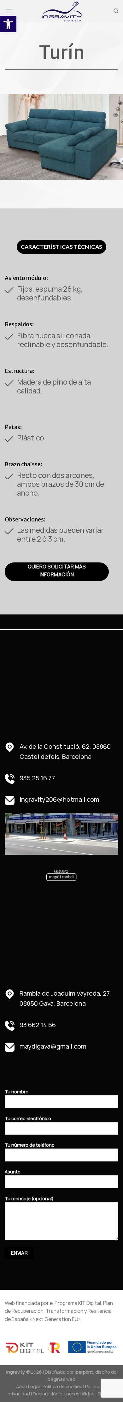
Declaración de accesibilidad (64, 1394)
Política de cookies (62, 1386)
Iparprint (84, 1372)
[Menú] (8, 11)
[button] (8, 24)
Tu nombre (16, 1092)
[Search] (116, 11)
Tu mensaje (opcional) (29, 1198)
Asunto (12, 1172)
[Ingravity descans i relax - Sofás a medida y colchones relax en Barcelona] (61, 11)
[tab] (62, 247)
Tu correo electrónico (28, 1118)
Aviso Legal (28, 1386)
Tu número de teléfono (30, 1145)
